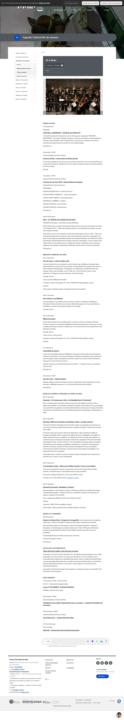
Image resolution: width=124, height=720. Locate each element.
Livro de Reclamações (14, 701)
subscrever (101, 676)
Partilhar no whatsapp (97, 641)
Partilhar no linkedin (101, 641)
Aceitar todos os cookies (90, 3)
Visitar (106, 10)
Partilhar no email (88, 641)
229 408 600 (18, 667)
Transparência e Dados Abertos (83, 702)
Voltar (48, 641)
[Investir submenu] (95, 7)
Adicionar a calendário (53, 65)
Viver (74, 10)
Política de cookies (44, 3)
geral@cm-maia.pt (19, 669)
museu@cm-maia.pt (72, 478)
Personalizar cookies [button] (71, 3)
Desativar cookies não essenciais (111, 3)
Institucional (58, 10)
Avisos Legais (96, 702)
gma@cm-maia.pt (19, 690)
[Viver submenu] (80, 7)
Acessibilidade (79, 700)
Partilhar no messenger (92, 641)
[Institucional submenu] (65, 7)
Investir (89, 10)
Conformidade (87, 700)
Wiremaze (112, 701)
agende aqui (25, 692)
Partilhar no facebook (106, 641)
